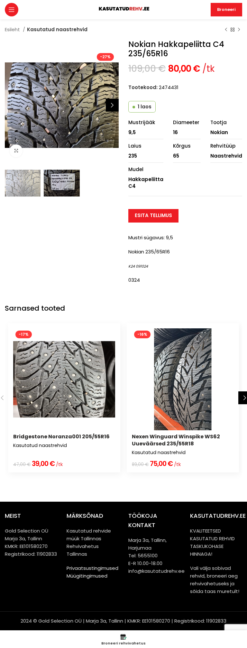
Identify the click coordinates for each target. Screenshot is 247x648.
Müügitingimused (87, 575)
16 (175, 132)
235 (132, 155)
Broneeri (226, 9)
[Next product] (239, 30)
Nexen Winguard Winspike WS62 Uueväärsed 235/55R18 (176, 440)
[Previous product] (226, 30)
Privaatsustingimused (92, 568)
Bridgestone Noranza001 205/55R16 (61, 436)
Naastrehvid (226, 155)
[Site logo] (123, 9)
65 (176, 155)
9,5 (132, 132)
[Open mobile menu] (12, 9)
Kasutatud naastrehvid (57, 29)
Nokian (219, 132)
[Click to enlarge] (16, 150)
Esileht (13, 29)
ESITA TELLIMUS (153, 215)
